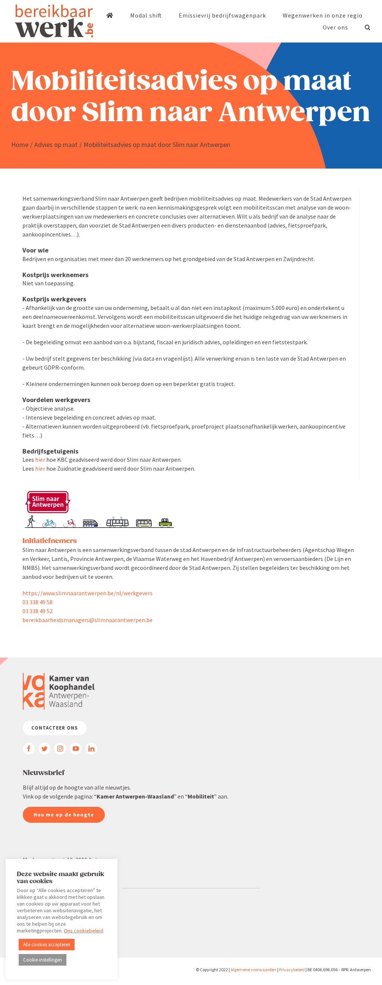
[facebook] (29, 749)
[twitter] (44, 749)
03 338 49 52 (37, 611)
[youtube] (76, 749)
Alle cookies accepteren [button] (46, 944)
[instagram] (60, 749)
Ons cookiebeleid (83, 930)
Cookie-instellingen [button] (42, 960)
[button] (368, 27)
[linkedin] (91, 749)
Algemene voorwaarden (253, 969)
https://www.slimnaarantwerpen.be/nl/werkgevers (87, 593)
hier (40, 459)
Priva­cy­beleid (292, 969)
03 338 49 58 (37, 602)
